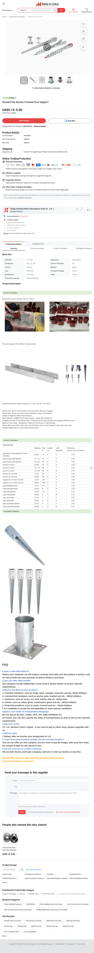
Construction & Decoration (17, 17)
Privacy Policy (81, 944)
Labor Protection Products (34, 878)
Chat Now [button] (71, 121)
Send (22, 812)
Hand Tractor (7, 874)
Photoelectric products (33, 874)
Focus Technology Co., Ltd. (32, 944)
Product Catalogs (34, 869)
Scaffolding (30, 904)
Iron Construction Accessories (78, 904)
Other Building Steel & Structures (50, 904)
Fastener (50, 874)
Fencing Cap (21, 926)
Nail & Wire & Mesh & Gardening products (61, 878)
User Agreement (60, 944)
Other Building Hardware (13, 904)
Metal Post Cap (68, 926)
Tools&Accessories (9, 878)
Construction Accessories (35, 17)
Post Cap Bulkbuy (30, 932)
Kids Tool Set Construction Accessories (18, 910)
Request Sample (40, 126)
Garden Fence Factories (12, 921)
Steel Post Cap (36, 926)
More (4, 936)
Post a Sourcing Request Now (68, 812)
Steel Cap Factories (73, 921)
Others (4, 882)
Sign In (5, 233)
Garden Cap (8, 926)
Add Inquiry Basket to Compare (47, 88)
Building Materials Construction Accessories (52, 910)
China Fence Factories (33, 921)
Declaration (70, 944)
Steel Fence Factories (53, 921)
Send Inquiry (24, 121)
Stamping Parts (74, 874)
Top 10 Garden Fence (11, 932)
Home (4, 17)
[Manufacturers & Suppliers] (47, 4)
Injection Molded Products (78, 878)
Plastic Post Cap (52, 926)
